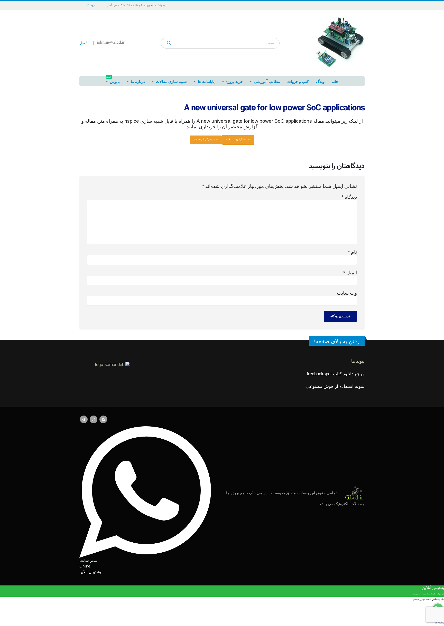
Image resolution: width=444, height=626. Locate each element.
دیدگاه (349, 197)
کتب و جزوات (298, 81)
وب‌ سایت (347, 293)
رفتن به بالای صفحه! (336, 341)
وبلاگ (320, 81)
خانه (335, 81)
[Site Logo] (339, 43)
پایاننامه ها (206, 81)
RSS (103, 419)
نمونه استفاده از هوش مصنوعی (335, 386)
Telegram (84, 419)
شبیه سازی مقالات (171, 81)
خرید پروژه (234, 81)
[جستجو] (169, 43)
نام (352, 252)
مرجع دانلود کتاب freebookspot (336, 373)
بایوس (113, 80)
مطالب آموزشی (267, 81)
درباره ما (138, 81)
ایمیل (82, 43)
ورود (92, 5)
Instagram (93, 419)
